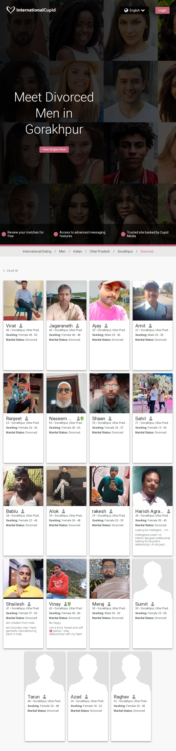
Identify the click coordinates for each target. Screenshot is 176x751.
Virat (11, 326)
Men (62, 251)
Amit (140, 326)
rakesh (99, 511)
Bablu (12, 511)
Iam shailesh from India (20, 622)
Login (162, 10)
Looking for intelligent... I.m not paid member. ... (152, 530)
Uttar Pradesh (100, 251)
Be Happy (55, 622)
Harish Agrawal (149, 511)
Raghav (121, 697)
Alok (54, 511)
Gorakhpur (125, 251)
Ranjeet (14, 418)
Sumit (141, 604)
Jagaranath (61, 326)
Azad (76, 697)
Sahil (140, 418)
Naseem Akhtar (61, 418)
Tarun (34, 697)
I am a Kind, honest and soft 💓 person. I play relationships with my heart (66, 631)
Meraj (98, 604)
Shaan (98, 418)
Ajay (96, 326)
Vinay (55, 604)
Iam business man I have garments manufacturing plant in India (21, 631)
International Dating (37, 251)
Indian (77, 251)
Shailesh (15, 604)
